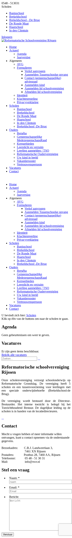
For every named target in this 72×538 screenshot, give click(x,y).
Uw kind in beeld (27, 295)
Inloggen (7, 37)
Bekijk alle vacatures (14, 354)
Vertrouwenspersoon (29, 301)
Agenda (21, 191)
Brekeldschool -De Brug (32, 263)
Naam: (13, 478)
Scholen (14, 243)
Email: (13, 487)
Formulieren (24, 205)
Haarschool (16, 27)
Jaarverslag (23, 194)
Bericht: (14, 496)
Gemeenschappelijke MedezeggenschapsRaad (32, 276)
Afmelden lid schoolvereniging (43, 229)
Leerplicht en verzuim (30, 284)
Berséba (22, 270)
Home (13, 184)
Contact (14, 308)
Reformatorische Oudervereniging (37, 291)
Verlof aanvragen (35, 208)
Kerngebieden (25, 281)
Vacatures (15, 305)
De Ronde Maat (19, 23)
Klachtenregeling (27, 236)
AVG (20, 201)
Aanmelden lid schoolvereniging (44, 225)
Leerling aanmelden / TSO (33, 288)
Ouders (13, 267)
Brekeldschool (18, 16)
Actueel (14, 187)
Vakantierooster (26, 298)
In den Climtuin (18, 30)
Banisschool (16, 13)
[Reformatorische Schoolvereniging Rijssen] (29, 40)
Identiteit (22, 232)
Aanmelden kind (35, 222)
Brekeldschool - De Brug (24, 20)
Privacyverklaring (27, 239)
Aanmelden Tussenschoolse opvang (46, 212)
